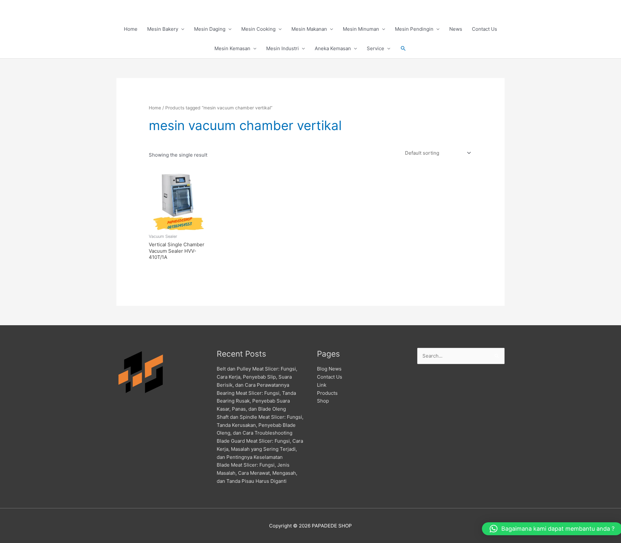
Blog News (329, 369)
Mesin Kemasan (232, 48)
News (455, 29)
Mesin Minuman (361, 29)
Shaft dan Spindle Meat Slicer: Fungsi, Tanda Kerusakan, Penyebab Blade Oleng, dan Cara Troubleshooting (260, 425)
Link (321, 385)
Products (327, 393)
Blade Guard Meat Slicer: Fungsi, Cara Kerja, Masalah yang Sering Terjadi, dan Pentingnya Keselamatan (260, 449)
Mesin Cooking (258, 29)
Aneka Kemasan (333, 48)
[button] (403, 48)
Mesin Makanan (309, 29)
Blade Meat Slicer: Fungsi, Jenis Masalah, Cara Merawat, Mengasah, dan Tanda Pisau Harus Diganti (257, 473)
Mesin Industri (282, 48)
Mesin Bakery (162, 29)
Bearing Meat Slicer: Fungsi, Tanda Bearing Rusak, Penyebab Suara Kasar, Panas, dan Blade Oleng (256, 401)
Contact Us (484, 29)
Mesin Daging (209, 29)
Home (130, 29)
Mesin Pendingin (414, 29)
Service (375, 48)
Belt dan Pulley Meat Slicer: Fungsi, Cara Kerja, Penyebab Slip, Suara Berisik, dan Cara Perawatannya (257, 377)
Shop (323, 401)
